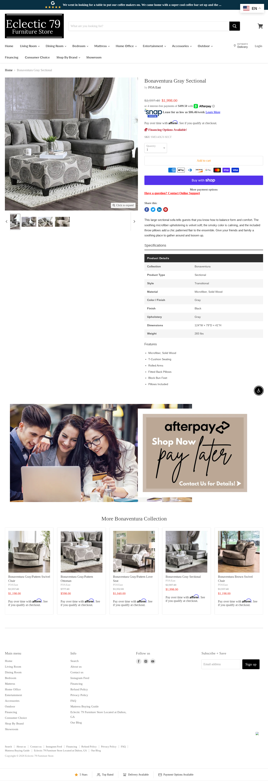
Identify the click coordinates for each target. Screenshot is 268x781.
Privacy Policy (79, 695)
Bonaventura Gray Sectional (183, 576)
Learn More (213, 112)
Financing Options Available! (167, 129)
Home (9, 46)
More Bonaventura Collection (134, 519)
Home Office (125, 46)
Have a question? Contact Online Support (172, 193)
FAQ (73, 700)
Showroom (93, 57)
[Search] (234, 26)
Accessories (181, 46)
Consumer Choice (37, 57)
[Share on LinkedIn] (159, 209)
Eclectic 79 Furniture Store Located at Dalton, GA (60, 750)
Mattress (101, 46)
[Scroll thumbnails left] (7, 221)
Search (74, 661)
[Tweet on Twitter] (153, 209)
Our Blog (76, 722)
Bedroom (79, 46)
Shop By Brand (67, 57)
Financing (11, 57)
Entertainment (153, 46)
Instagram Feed (79, 678)
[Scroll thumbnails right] (134, 221)
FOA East (154, 87)
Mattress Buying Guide (84, 706)
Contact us (76, 672)
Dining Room (55, 46)
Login (258, 46)
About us (76, 666)
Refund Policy (79, 689)
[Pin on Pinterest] (165, 209)
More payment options (204, 189)
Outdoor (204, 46)
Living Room (28, 46)
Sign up (250, 664)
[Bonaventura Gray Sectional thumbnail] (12, 222)
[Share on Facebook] (146, 209)
